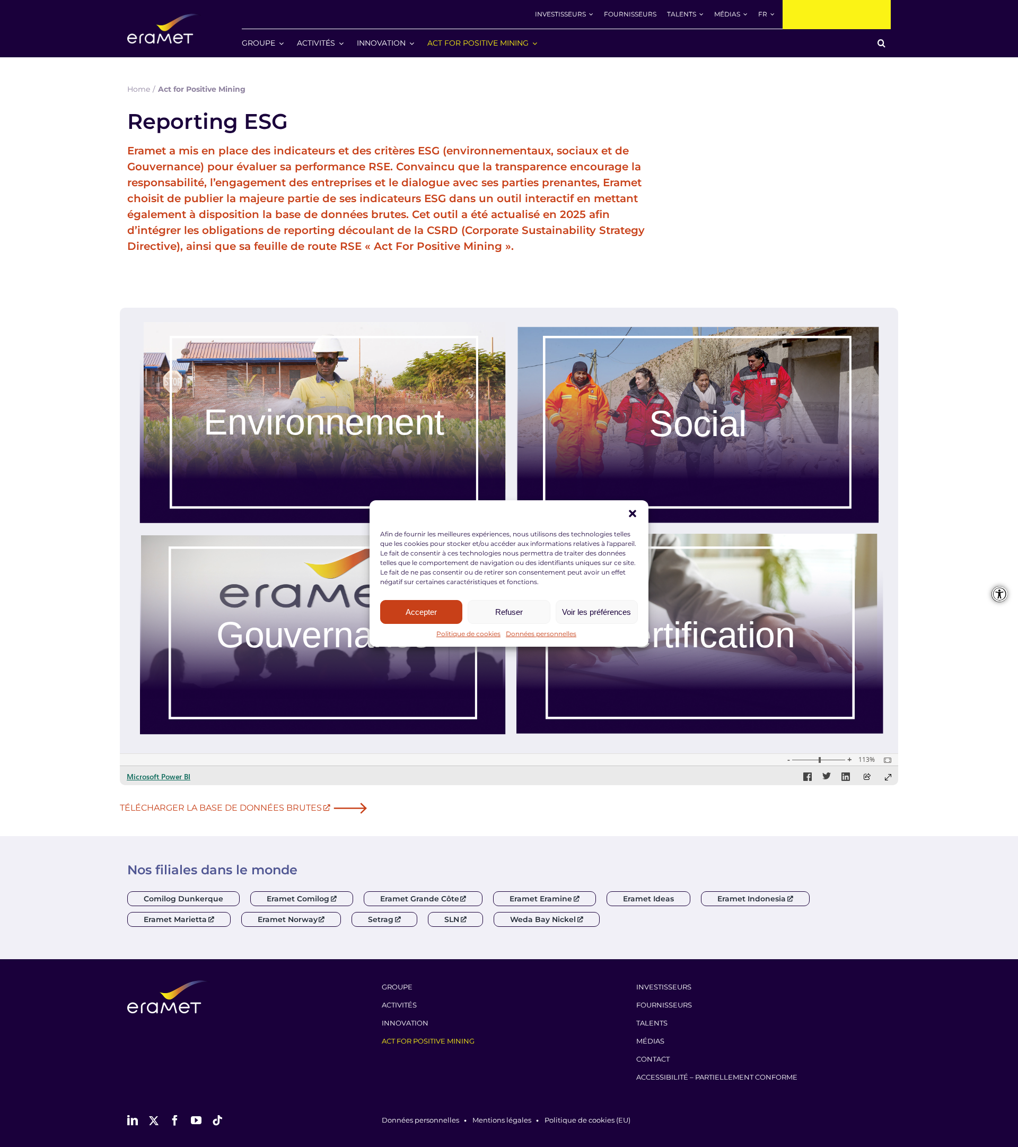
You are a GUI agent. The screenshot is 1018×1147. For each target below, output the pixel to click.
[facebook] (175, 1120)
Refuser (509, 611)
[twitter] (153, 1120)
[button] (632, 513)
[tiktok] (217, 1120)
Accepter (421, 611)
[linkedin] (132, 1120)
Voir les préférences (596, 611)
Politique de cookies (468, 634)
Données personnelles (541, 634)
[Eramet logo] (168, 984)
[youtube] (196, 1120)
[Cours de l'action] (837, 14)
